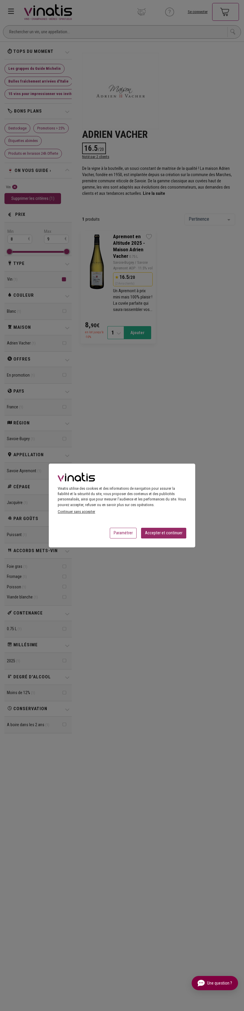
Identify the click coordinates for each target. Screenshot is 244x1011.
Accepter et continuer (163, 532)
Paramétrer (123, 532)
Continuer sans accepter (76, 511)
